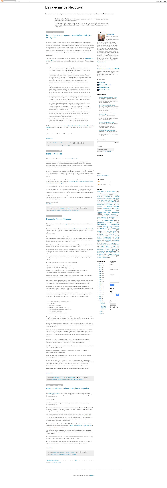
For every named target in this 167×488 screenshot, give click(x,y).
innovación (108, 220)
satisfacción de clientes (103, 247)
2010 (100, 290)
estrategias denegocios (110, 214)
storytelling (114, 249)
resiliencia (113, 243)
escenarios (108, 210)
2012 (100, 286)
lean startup (116, 226)
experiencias (112, 215)
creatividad (53, 210)
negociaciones (100, 235)
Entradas (101, 182)
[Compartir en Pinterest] (83, 143)
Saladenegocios (87, 415)
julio (101, 311)
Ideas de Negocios (54, 154)
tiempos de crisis (102, 252)
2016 (100, 277)
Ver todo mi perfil (101, 62)
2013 (100, 284)
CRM (98, 203)
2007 (100, 296)
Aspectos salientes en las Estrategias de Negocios (67, 388)
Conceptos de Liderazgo (105, 84)
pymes (103, 241)
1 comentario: (69, 142)
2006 (100, 298)
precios (71, 379)
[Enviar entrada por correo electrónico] (74, 142)
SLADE (107, 249)
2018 (100, 273)
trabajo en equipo (113, 254)
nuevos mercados (66, 379)
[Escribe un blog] (78, 143)
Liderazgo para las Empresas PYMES (108, 69)
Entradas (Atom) (57, 462)
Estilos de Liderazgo (104, 87)
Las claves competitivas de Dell (106, 122)
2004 (100, 300)
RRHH (114, 246)
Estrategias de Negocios (64, 7)
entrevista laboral (107, 208)
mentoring (113, 232)
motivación (72, 145)
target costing (100, 251)
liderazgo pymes (115, 228)
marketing (99, 231)
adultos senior (100, 191)
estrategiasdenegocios (102, 215)
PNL (116, 238)
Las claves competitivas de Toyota (107, 105)
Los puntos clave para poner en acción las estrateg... (103, 306)
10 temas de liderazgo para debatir (107, 130)
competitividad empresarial (111, 198)
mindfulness (100, 234)
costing (106, 201)
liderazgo (67, 145)
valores (113, 256)
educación (109, 204)
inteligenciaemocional (107, 226)
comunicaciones (107, 200)
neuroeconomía (107, 237)
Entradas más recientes (52, 460)
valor (77, 210)
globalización (112, 217)
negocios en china (112, 235)
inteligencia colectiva (104, 222)
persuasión (108, 238)
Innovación (102, 82)
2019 (100, 271)
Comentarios (102, 184)
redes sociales (114, 241)
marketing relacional (102, 232)
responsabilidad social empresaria (105, 244)
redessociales (104, 243)
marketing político (111, 231)
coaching (107, 196)
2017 (100, 275)
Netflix (98, 237)
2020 (100, 269)
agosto (102, 302)
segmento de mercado (66, 210)
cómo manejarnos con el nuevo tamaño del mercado (81, 228)
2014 (100, 282)
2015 (100, 280)
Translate (109, 151)
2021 (100, 267)
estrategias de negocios (60, 145)
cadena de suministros (107, 193)
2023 (100, 263)
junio (101, 313)
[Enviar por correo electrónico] (76, 143)
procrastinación (108, 240)
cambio (52, 145)
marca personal (103, 230)
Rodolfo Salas (49, 138)
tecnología (74, 210)
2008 (100, 294)
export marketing (101, 217)
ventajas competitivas (102, 257)
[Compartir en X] (80, 143)
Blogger (92, 475)
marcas (113, 230)
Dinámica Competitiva (104, 89)
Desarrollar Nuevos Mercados (58, 219)
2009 (100, 292)
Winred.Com (49, 203)
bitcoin (98, 193)
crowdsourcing (107, 203)
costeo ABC (53, 454)
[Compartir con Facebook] (81, 143)
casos (98, 196)
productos (76, 379)
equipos (117, 208)
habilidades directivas (103, 218)
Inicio (76, 460)
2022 (100, 265)
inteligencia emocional (108, 224)
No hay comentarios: (70, 208)
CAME (115, 195)
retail (118, 244)
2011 (100, 288)
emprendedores (113, 206)
